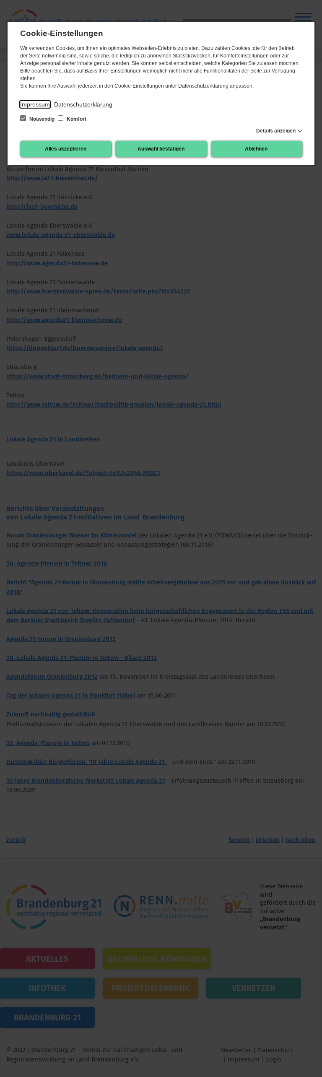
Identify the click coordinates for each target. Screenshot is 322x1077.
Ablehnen (256, 149)
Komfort (75, 119)
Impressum (35, 104)
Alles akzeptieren (65, 149)
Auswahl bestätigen (161, 149)
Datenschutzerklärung (83, 104)
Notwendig (42, 119)
